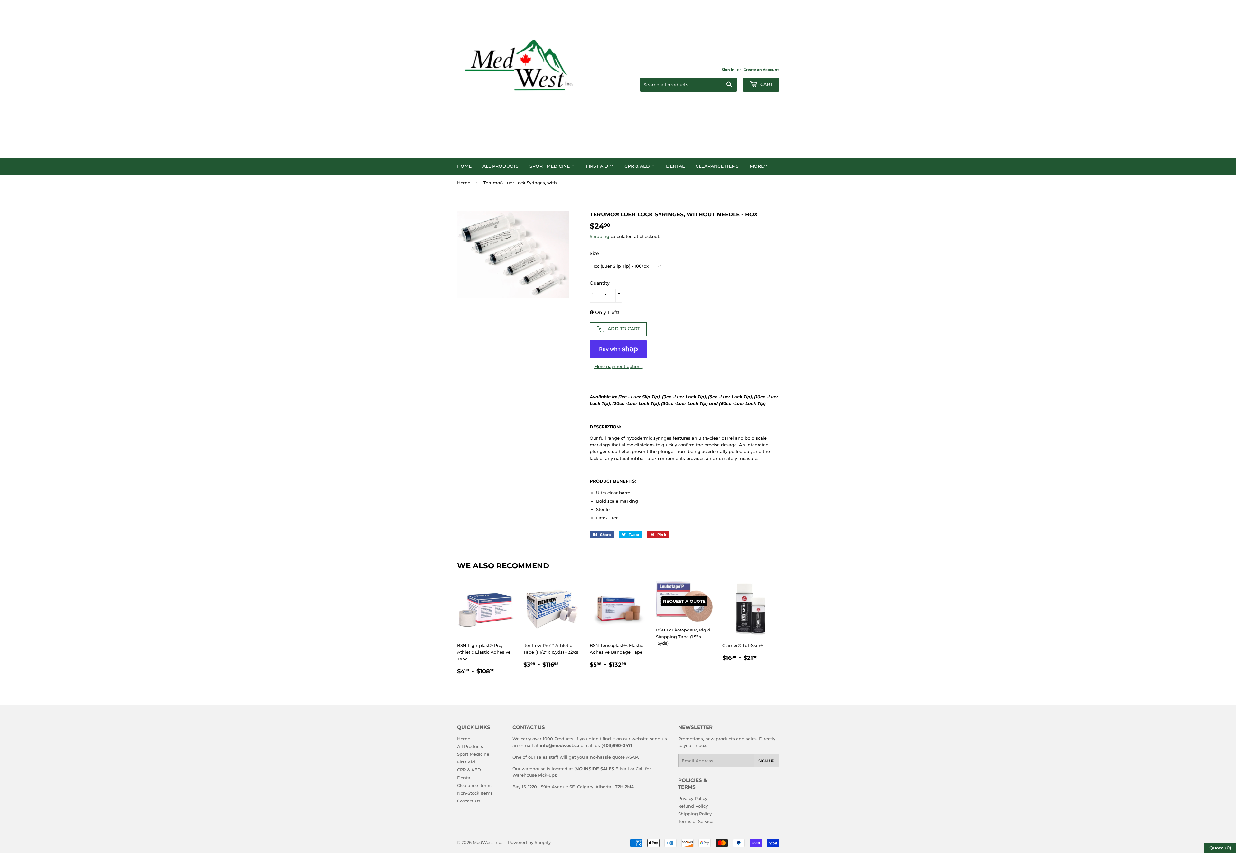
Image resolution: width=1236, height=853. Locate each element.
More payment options (618, 366)
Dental (675, 166)
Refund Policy (693, 806)
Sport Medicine (550, 166)
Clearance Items (717, 166)
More (757, 166)
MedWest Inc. (487, 842)
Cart (765, 84)
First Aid (598, 166)
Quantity (600, 283)
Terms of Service (695, 821)
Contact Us (468, 800)
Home (464, 166)
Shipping (599, 236)
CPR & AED (637, 166)
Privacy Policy (692, 798)
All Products (500, 166)
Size (594, 253)
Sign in (728, 69)
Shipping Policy (695, 813)
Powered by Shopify (529, 842)
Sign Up (766, 760)
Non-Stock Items (475, 793)
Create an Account (761, 69)
